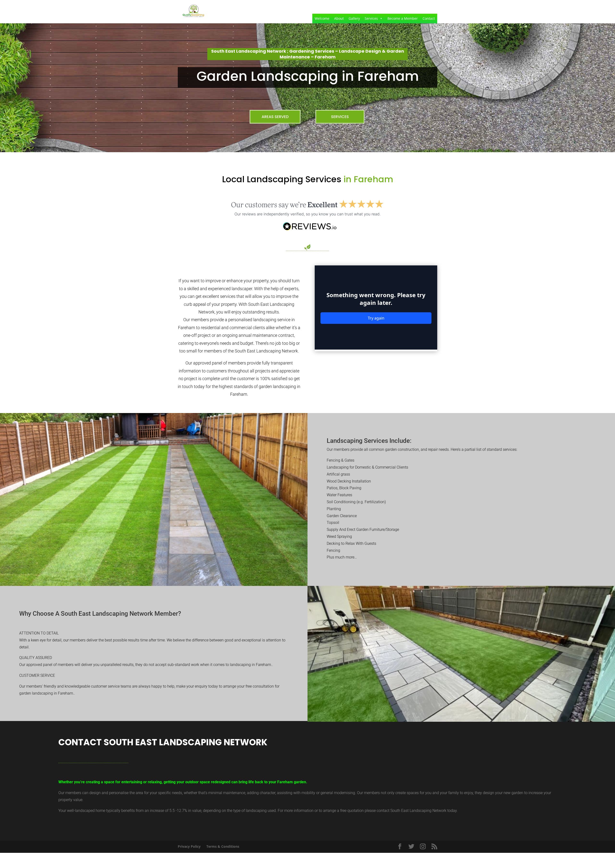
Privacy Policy (189, 846)
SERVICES (340, 116)
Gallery (354, 18)
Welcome (322, 18)
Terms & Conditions (222, 846)
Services (371, 18)
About (339, 18)
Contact (429, 18)
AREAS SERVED (275, 116)
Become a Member (402, 18)
